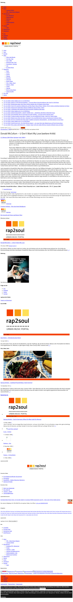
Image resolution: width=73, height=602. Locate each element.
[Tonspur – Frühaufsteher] (9, 452)
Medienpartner (9, 17)
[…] (68, 250)
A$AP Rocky (8, 511)
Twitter (5, 579)
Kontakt (5, 26)
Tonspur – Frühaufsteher (9, 455)
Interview (8, 79)
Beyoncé (22, 511)
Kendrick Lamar (24, 513)
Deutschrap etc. (4, 395)
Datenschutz (6, 29)
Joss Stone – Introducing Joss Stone (11, 338)
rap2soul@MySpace (8, 493)
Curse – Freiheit (7, 432)
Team (7, 27)
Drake (3, 513)
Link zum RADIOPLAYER (42, 503)
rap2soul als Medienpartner (13, 551)
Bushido (48, 511)
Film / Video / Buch (11, 83)
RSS (4, 576)
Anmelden (5, 527)
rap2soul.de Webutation (57, 573)
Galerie (5, 95)
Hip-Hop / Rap (9, 59)
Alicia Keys (12, 511)
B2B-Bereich (6, 14)
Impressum (6, 31)
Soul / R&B (9, 61)
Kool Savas (30, 513)
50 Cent (4, 511)
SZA (24, 515)
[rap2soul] (11, 47)
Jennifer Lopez (14, 513)
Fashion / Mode (10, 85)
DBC (61, 511)
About (4, 8)
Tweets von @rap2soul (6, 300)
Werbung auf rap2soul (11, 555)
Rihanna (15, 515)
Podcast (8, 76)
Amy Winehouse (17, 511)
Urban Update (28, 515)
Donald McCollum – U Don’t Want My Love (13, 243)
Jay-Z (11, 513)
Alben (4, 55)
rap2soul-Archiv (4, 521)
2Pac (1, 511)
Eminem (7, 513)
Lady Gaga (34, 513)
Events (8, 74)
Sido (17, 515)
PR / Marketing (10, 15)
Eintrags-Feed (6, 529)
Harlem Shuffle (10, 91)
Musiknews (65, 513)
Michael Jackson (60, 513)
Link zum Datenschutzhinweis (31, 588)
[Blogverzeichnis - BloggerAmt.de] (11, 571)
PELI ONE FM (6, 490)
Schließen (3, 597)
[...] (55, 426)
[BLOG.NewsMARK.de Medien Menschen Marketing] (28, 571)
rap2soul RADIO (10, 10)
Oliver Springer (14, 137)
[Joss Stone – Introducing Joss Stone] (17, 333)
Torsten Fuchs (12, 246)
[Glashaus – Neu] (8, 440)
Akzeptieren (42, 588)
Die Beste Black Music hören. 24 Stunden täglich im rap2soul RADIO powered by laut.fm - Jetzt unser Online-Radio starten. (30, 500)
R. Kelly (12, 515)
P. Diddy (2, 515)
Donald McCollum (7, 189)
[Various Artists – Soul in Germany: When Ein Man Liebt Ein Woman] (18, 414)
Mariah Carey (42, 513)
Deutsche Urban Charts (66, 511)
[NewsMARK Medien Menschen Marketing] (19, 571)
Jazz (7, 66)
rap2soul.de (4, 584)
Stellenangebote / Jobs (11, 553)
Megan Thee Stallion (53, 513)
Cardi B (51, 511)
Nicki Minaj (70, 513)
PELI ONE (5, 93)
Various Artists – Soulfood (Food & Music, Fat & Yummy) (16, 383)
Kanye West (19, 513)
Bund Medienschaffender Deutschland (12, 476)
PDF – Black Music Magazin (13, 12)
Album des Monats (10, 57)
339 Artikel (13, 192)
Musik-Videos (9, 81)
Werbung (8, 19)
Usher (32, 515)
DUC (5, 513)
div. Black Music (10, 67)
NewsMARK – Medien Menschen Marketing (14, 480)
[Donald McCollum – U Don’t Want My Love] (15, 238)
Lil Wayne (37, 513)
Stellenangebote (10, 22)
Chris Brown (57, 511)
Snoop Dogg (21, 515)
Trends (7, 86)
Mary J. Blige (47, 513)
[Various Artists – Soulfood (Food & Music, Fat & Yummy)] (27, 378)
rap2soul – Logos (10, 549)
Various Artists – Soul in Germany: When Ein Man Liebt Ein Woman (22, 419)
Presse (7, 20)
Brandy (45, 511)
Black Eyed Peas (33, 511)
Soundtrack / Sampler (11, 64)
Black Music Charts (40, 511)
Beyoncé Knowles (27, 511)
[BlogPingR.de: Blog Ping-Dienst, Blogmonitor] (12, 573)
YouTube (5, 581)
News (7, 71)
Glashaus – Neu (7, 443)
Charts (7, 73)
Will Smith (36, 515)
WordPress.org (6, 533)
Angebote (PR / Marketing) (12, 546)
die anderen (6, 478)
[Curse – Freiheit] (12, 429)
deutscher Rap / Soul (11, 62)
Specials (8, 88)
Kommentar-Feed (7, 531)
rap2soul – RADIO (7, 491)
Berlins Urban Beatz (11, 90)
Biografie (8, 78)
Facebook (5, 578)
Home (4, 7)
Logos (7, 24)
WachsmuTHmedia (7, 482)
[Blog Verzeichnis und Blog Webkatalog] (43, 571)
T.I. (25, 515)
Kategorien (6, 69)
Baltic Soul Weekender (8, 488)
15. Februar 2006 (5, 137)
